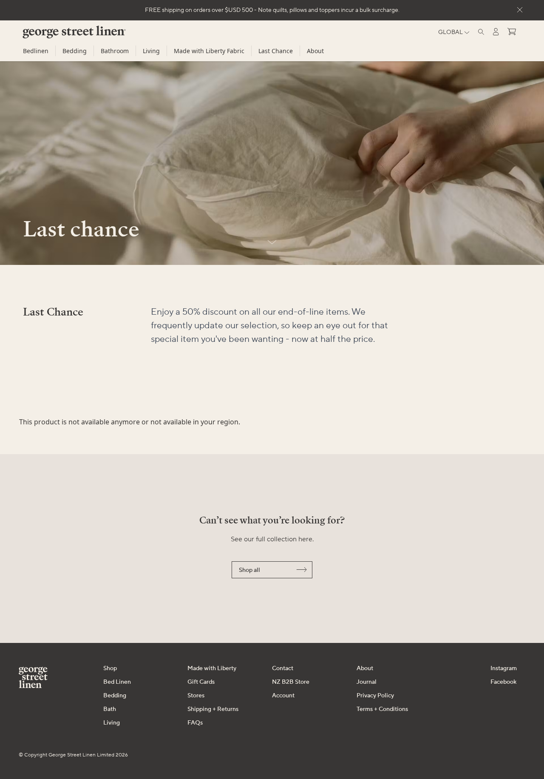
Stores (195, 695)
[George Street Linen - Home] (60, 35)
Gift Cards (201, 682)
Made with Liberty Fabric (209, 51)
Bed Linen (117, 682)
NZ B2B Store (290, 682)
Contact (282, 668)
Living (151, 51)
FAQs (195, 723)
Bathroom (115, 51)
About (315, 51)
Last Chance (275, 51)
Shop (110, 668)
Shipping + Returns (212, 709)
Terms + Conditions (382, 709)
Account (283, 695)
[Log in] (496, 31)
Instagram (503, 668)
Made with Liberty (211, 668)
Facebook (503, 682)
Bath (109, 709)
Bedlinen (35, 51)
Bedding (74, 51)
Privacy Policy (375, 695)
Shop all (249, 570)
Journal (367, 682)
